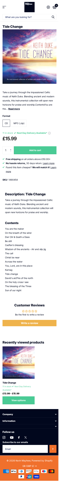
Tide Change (9, 382)
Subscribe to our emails (15, 442)
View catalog (4, 7)
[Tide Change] (19, 362)
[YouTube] (11, 437)
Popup (49, 133)
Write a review (29, 323)
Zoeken (53, 17)
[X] (25, 437)
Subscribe (52, 449)
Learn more (48, 163)
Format (6, 116)
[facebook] (19, 437)
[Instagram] (4, 437)
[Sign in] (48, 7)
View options (18, 400)
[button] (11, 147)
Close (29, 414)
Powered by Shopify (42, 460)
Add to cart (35, 150)
